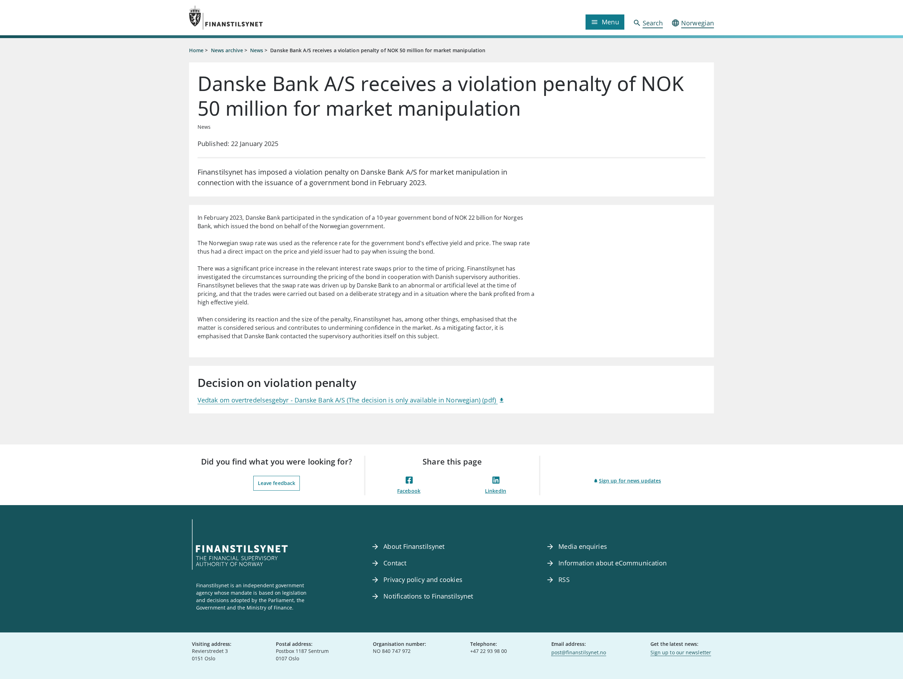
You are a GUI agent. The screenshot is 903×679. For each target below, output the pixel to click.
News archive (227, 50)
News (256, 50)
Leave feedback (276, 483)
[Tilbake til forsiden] (254, 18)
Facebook (408, 490)
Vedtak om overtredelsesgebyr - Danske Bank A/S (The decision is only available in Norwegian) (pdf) (348, 400)
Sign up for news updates (630, 480)
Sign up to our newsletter (680, 652)
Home (196, 50)
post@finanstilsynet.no (578, 652)
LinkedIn (495, 490)
